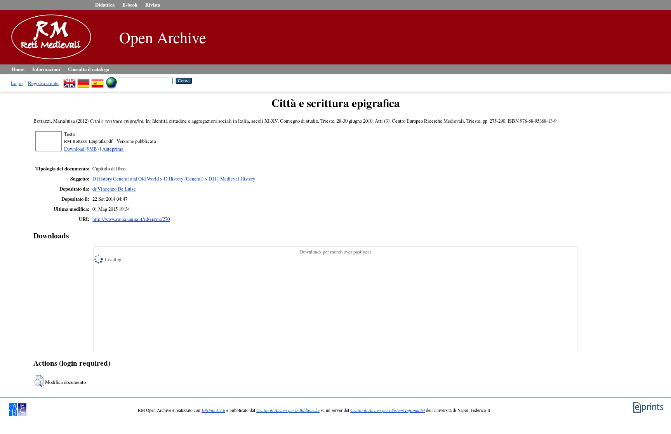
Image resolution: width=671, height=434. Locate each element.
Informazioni (46, 69)
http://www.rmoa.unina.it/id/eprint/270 (131, 218)
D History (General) (183, 178)
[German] (83, 80)
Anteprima (112, 148)
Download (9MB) (81, 148)
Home (18, 69)
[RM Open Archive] (49, 59)
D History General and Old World (125, 178)
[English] (69, 80)
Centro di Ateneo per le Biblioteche (288, 410)
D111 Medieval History (232, 178)
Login (17, 83)
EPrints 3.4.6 (213, 410)
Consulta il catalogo (88, 69)
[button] (39, 381)
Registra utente (43, 83)
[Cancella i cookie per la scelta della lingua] (111, 80)
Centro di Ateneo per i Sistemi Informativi (387, 410)
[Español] (97, 80)
